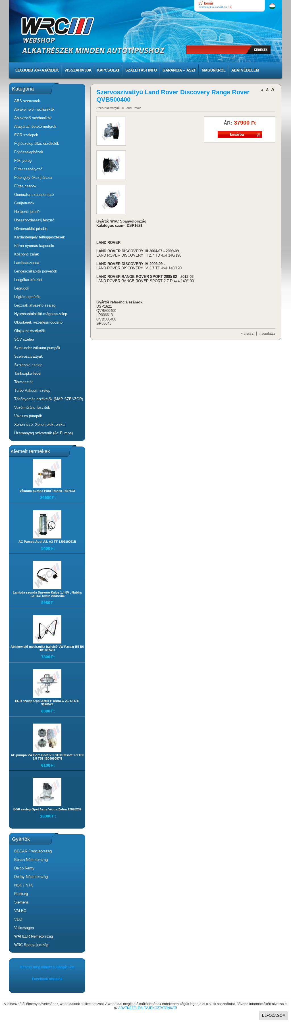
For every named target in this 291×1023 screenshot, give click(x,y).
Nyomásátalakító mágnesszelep (40, 314)
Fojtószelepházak (28, 152)
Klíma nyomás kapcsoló (34, 246)
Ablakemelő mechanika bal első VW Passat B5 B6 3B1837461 (47, 648)
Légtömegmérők (27, 297)
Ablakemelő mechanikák (34, 109)
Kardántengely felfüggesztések (39, 237)
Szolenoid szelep (28, 365)
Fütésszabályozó (28, 169)
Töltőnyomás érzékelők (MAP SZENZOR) (48, 399)
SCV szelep (24, 339)
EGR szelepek (26, 135)
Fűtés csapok (25, 186)
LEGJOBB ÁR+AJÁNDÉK (37, 70)
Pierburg (21, 894)
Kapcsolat (108, 70)
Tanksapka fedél (27, 373)
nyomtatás (267, 334)
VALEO (20, 911)
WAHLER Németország (33, 936)
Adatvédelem (245, 70)
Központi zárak (26, 254)
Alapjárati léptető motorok (35, 126)
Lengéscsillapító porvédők (35, 271)
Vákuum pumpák (28, 416)
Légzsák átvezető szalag (34, 305)
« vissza (247, 334)
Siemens (21, 902)
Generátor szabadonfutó (34, 194)
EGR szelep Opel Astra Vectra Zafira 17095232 (47, 809)
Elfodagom (274, 1015)
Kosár (208, 3)
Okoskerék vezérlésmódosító (38, 322)
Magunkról (214, 70)
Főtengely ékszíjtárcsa (33, 177)
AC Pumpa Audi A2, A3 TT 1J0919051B (47, 541)
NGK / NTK (23, 885)
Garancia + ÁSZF (179, 70)
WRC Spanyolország (31, 945)
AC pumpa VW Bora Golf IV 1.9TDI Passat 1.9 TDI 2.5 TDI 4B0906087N (47, 756)
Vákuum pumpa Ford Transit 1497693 (47, 490)
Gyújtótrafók (24, 203)
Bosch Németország (31, 860)
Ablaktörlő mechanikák (33, 118)
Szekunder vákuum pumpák (37, 348)
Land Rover (133, 108)
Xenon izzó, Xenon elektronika (39, 424)
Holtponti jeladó (27, 211)
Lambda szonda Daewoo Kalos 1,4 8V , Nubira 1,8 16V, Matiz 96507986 (47, 594)
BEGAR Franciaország (33, 851)
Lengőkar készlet (28, 280)
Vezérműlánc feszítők (32, 407)
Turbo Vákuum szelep (32, 390)
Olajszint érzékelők (30, 331)
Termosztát (23, 382)
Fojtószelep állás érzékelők (36, 143)
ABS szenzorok (27, 101)
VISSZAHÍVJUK (78, 70)
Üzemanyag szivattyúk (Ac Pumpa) (43, 433)
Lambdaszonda (26, 263)
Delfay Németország (31, 877)
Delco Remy (24, 868)
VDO (18, 919)
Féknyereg (23, 160)
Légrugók (21, 288)
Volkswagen (24, 928)
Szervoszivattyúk (28, 356)
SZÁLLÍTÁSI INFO (141, 70)
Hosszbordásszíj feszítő (34, 220)
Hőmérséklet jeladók (31, 229)
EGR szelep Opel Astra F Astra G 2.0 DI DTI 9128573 (47, 702)
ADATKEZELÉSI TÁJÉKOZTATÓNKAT (147, 1008)
